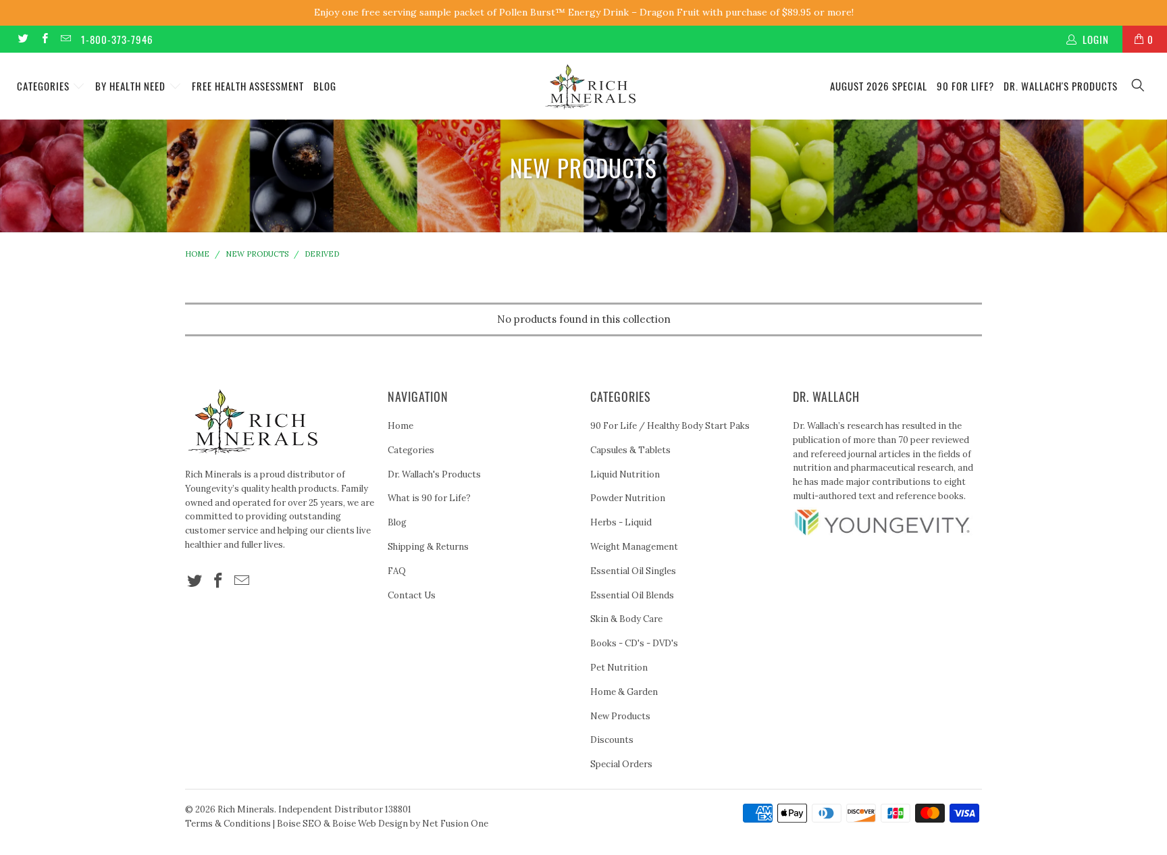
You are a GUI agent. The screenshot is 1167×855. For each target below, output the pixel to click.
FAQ (397, 571)
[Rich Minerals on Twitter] (22, 38)
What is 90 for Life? (429, 498)
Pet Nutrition (619, 667)
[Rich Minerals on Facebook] (43, 38)
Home (400, 426)
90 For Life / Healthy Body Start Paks (670, 426)
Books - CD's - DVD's (634, 643)
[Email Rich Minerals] (65, 38)
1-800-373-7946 (117, 39)
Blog (324, 85)
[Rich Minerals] (590, 80)
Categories (44, 85)
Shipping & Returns (428, 546)
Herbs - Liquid (621, 522)
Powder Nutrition (627, 498)
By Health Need (131, 85)
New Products (620, 716)
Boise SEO (299, 823)
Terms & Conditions (228, 823)
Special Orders (621, 764)
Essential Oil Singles (633, 571)
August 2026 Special (878, 85)
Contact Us (412, 595)
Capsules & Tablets (630, 450)
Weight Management (634, 546)
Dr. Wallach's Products (1061, 85)
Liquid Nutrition (625, 474)
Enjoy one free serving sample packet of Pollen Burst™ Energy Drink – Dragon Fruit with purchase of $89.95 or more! (584, 12)
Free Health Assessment (248, 85)
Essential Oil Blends (632, 595)
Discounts (611, 740)
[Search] (1139, 86)
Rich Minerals (245, 809)
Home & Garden (624, 692)
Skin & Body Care (626, 619)
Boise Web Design (370, 823)
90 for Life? (965, 85)
